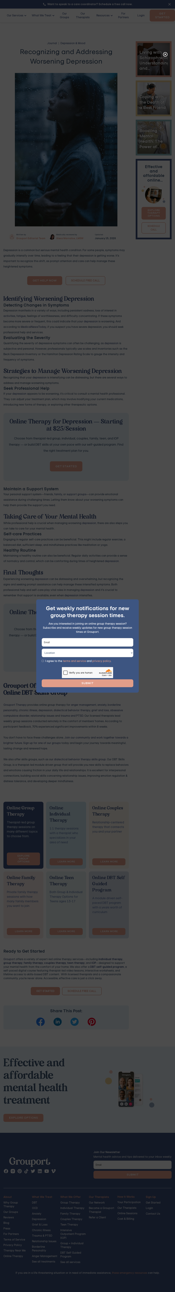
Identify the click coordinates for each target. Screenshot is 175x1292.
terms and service (74, 661)
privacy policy (101, 661)
